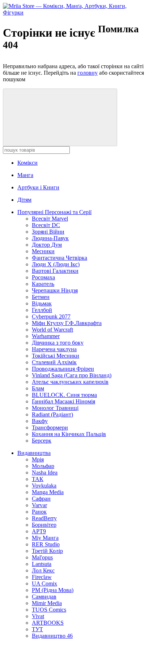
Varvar (39, 505)
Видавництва (34, 453)
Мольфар (43, 466)
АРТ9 (39, 531)
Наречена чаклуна (54, 349)
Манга (25, 175)
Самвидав (44, 596)
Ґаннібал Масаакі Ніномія (63, 401)
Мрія (38, 459)
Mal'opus (42, 557)
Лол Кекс (43, 570)
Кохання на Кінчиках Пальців (69, 434)
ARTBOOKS (48, 623)
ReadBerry (44, 518)
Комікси (27, 163)
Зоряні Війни (48, 232)
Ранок (39, 512)
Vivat (38, 616)
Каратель (43, 284)
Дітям (24, 200)
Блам (38, 388)
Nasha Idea (45, 472)
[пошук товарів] (60, 117)
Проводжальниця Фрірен (63, 369)
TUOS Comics (49, 610)
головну (87, 73)
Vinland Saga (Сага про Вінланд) (71, 375)
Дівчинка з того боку (58, 343)
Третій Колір (47, 551)
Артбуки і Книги (38, 187)
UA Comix (44, 583)
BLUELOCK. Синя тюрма (64, 395)
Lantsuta (41, 564)
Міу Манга (45, 538)
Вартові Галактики (55, 271)
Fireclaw (42, 577)
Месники (43, 251)
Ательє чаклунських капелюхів (70, 382)
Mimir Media (47, 603)
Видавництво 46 (52, 636)
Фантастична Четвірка (59, 258)
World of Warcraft (52, 329)
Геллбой (42, 310)
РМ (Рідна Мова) (52, 590)
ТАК (37, 479)
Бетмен (41, 297)
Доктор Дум (47, 245)
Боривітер (44, 525)
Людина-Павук (50, 238)
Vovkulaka (44, 485)
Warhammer (46, 336)
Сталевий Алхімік (54, 362)
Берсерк (41, 440)
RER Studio (46, 544)
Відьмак (42, 303)
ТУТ (37, 629)
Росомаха (43, 277)
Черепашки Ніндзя (55, 290)
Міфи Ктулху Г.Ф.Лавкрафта (67, 323)
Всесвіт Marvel (50, 218)
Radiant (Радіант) (52, 414)
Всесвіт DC (46, 225)
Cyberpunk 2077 (51, 316)
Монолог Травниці (55, 408)
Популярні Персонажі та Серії (54, 212)
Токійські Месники (55, 356)
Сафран (41, 499)
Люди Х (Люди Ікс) (56, 264)
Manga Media (48, 492)
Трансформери (50, 427)
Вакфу (40, 421)
